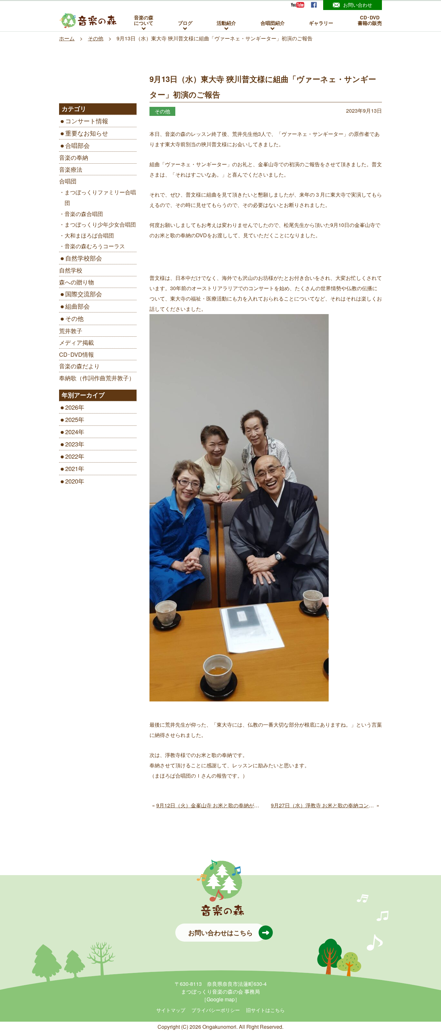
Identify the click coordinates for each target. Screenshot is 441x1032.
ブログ (185, 22)
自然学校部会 (83, 258)
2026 (71, 407)
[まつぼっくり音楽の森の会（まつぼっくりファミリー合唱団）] (88, 21)
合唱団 (68, 181)
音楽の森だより (79, 366)
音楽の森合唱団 (84, 214)
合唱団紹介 (273, 22)
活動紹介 (226, 22)
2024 (71, 431)
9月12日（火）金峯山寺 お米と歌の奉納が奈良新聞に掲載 (223, 805)
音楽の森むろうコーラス (95, 246)
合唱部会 (77, 145)
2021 (71, 468)
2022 (71, 456)
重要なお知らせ (86, 133)
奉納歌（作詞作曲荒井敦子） (97, 378)
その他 (74, 318)
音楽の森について (143, 20)
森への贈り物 (76, 282)
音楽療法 (70, 169)
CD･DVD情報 (76, 354)
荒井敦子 (70, 331)
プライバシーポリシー (215, 1009)
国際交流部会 (83, 294)
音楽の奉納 (73, 157)
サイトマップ (170, 1009)
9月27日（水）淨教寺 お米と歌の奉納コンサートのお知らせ (340, 805)
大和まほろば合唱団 (89, 235)
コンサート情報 (86, 121)
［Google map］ (220, 999)
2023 (71, 444)
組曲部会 (77, 306)
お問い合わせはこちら (220, 932)
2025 (71, 419)
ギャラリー (321, 22)
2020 (71, 481)
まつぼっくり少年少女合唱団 (100, 224)
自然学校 (70, 270)
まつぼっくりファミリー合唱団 (100, 197)
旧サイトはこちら (265, 1009)
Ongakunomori (219, 1026)
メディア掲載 (76, 342)
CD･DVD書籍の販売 (370, 20)
